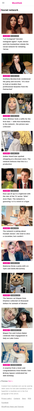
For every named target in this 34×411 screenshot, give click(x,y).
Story (24, 398)
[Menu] (3, 3)
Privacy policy (6, 398)
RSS (29, 398)
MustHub (17, 3)
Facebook (4, 403)
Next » (10, 381)
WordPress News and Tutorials (12, 407)
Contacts (17, 398)
